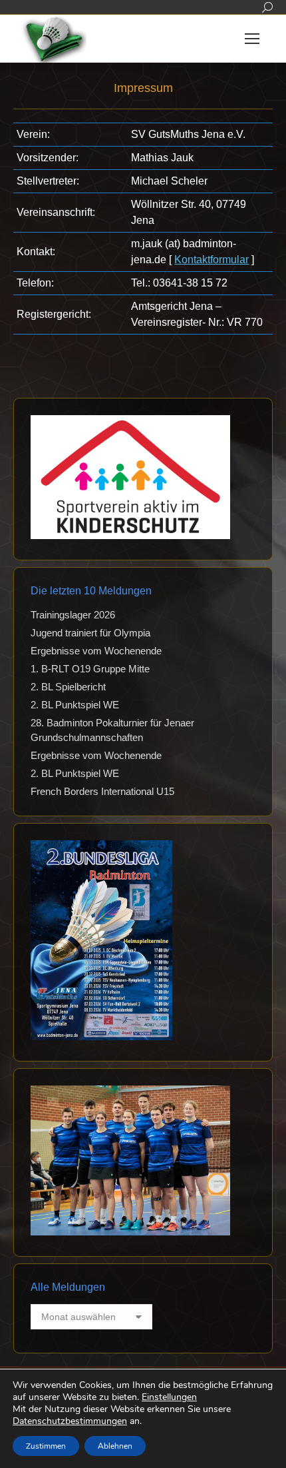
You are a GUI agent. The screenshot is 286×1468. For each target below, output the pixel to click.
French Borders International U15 (102, 791)
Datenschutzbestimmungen (70, 1421)
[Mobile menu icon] (252, 38)
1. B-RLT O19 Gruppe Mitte (90, 668)
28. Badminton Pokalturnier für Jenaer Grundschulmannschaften (112, 730)
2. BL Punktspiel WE (75, 704)
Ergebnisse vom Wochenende (96, 650)
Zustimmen (46, 1446)
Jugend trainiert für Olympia (90, 632)
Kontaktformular (211, 259)
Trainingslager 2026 (73, 614)
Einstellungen (169, 1397)
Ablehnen (115, 1446)
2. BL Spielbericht (68, 686)
